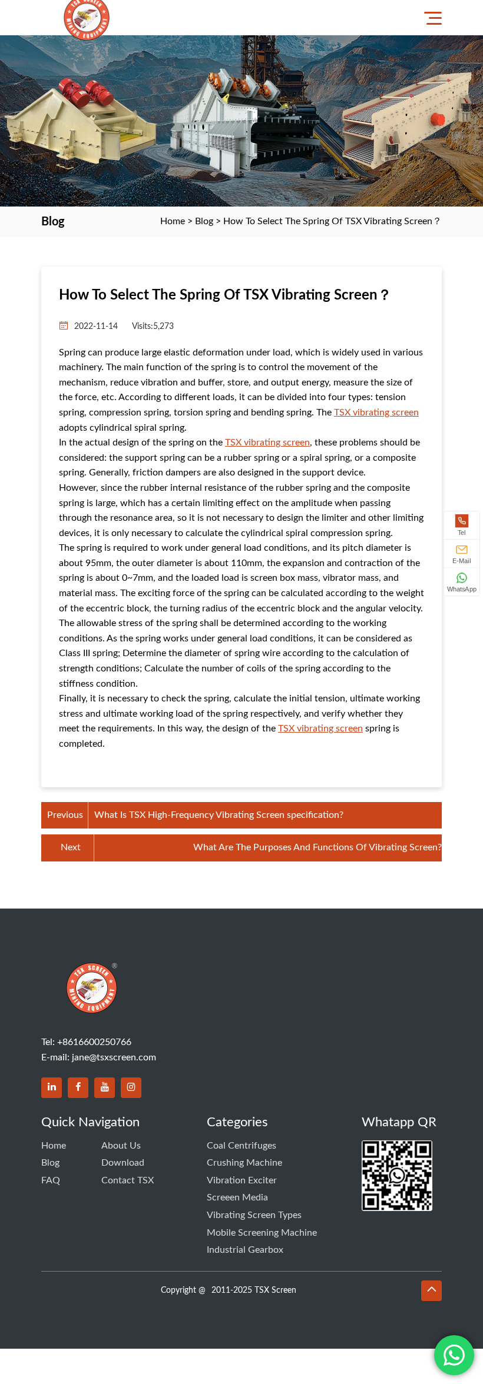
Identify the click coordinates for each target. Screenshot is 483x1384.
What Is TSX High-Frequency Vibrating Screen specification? (218, 815)
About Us (121, 1145)
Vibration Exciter (242, 1180)
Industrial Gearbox (245, 1250)
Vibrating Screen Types (254, 1215)
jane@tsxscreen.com (114, 1057)
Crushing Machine (244, 1162)
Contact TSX (127, 1180)
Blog (204, 221)
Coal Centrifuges (241, 1145)
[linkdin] (51, 1087)
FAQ (50, 1180)
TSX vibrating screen (376, 412)
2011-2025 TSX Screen (253, 1290)
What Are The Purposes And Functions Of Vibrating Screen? (317, 847)
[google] (131, 1087)
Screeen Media (237, 1197)
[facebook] (78, 1087)
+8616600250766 (94, 1042)
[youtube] (104, 1087)
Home (172, 221)
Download (122, 1162)
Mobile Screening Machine (262, 1232)
